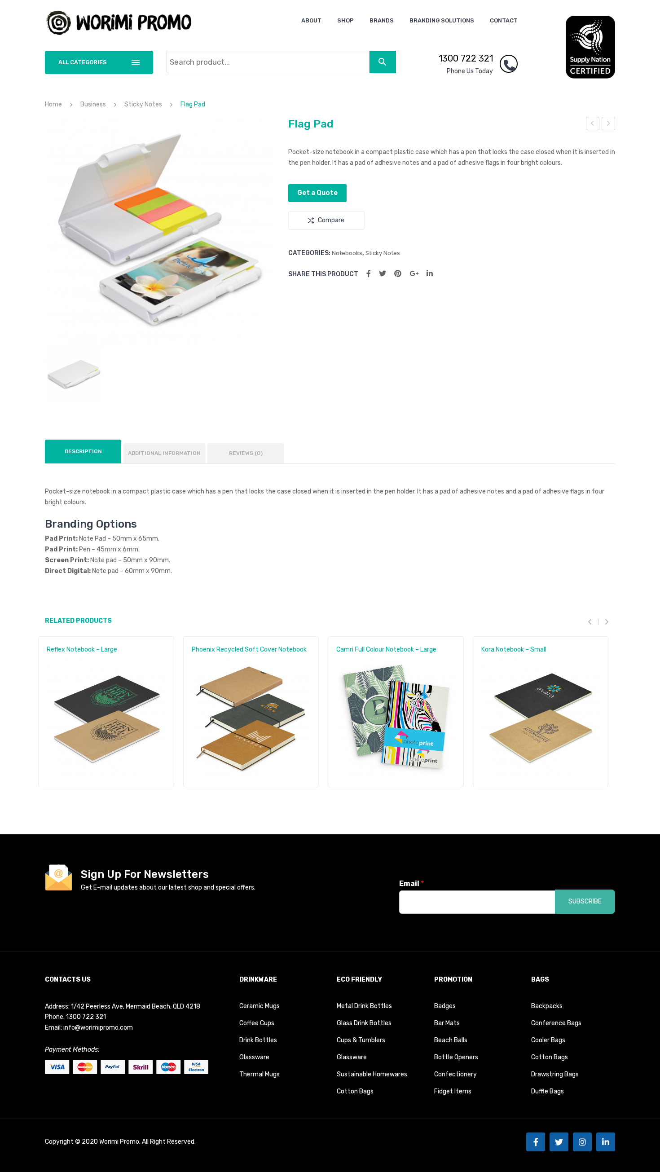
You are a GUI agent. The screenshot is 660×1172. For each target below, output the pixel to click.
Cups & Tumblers (361, 1040)
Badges (445, 1006)
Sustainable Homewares (372, 1074)
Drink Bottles (258, 1040)
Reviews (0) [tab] (246, 453)
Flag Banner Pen (608, 124)
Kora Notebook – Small (513, 649)
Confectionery (455, 1074)
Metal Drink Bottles (364, 1006)
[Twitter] (382, 274)
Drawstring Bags (555, 1074)
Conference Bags (556, 1023)
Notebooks (347, 253)
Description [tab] (83, 451)
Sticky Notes (143, 104)
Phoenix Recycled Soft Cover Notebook (249, 649)
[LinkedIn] (430, 274)
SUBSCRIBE (585, 901)
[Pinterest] (397, 274)
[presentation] (593, 622)
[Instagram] (582, 1141)
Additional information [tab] (164, 453)
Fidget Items (452, 1091)
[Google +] (413, 274)
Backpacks (547, 1006)
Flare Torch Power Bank (592, 124)
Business (93, 104)
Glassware (254, 1057)
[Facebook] (368, 274)
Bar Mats (447, 1023)
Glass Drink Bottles (364, 1023)
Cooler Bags (548, 1040)
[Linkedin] (605, 1141)
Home (53, 104)
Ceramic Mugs (259, 1006)
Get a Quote (317, 193)
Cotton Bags (355, 1091)
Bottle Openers (456, 1057)
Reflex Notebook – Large (82, 649)
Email (411, 883)
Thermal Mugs (259, 1074)
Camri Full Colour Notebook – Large (386, 649)
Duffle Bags (547, 1091)
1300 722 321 (466, 58)
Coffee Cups (256, 1023)
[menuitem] (311, 20)
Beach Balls (450, 1040)
